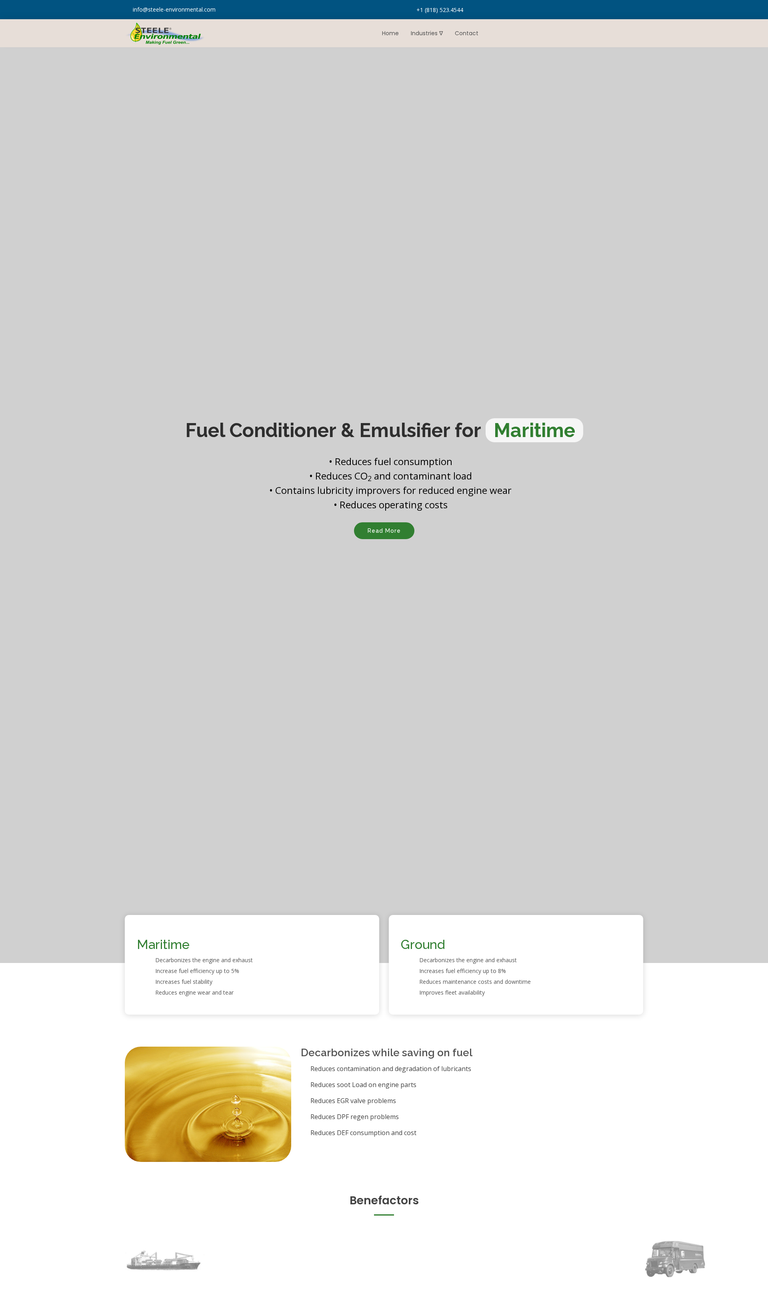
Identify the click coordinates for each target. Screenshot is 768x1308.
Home (390, 33)
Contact (466, 33)
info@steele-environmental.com (174, 9)
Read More (384, 531)
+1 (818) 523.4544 (439, 10)
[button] (19, 505)
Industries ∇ (427, 33)
